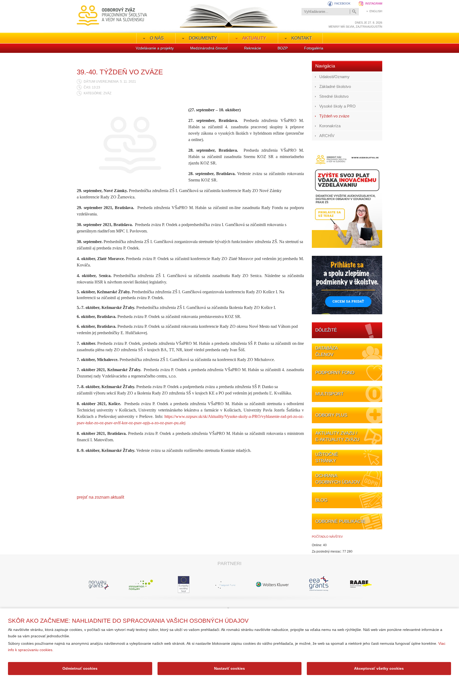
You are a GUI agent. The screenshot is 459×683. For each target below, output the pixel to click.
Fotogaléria (313, 48)
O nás (157, 38)
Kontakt (301, 38)
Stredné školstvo (333, 96)
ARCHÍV (326, 135)
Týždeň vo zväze (334, 116)
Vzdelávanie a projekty (155, 48)
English (375, 11)
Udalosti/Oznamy (334, 76)
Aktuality (254, 38)
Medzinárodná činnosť (209, 48)
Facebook (342, 3)
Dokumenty (203, 38)
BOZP (283, 48)
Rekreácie (252, 48)
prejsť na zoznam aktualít (100, 497)
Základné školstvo (335, 86)
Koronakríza (330, 126)
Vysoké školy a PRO (337, 106)
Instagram (373, 3)
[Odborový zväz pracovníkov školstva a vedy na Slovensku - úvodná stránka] (112, 15)
